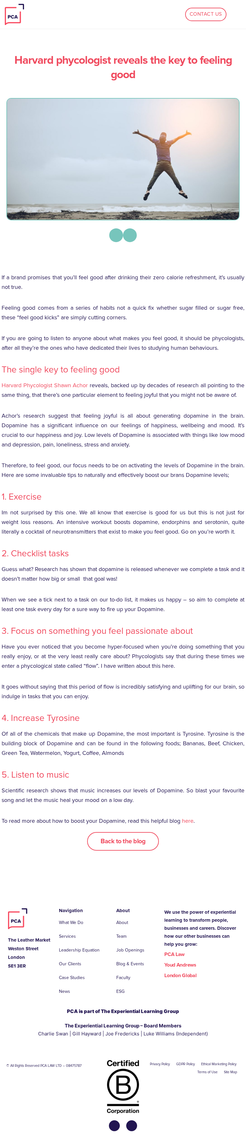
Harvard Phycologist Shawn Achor (45, 385)
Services (67, 936)
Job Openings (130, 950)
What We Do (71, 922)
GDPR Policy (185, 1064)
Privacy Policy (160, 1064)
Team (121, 936)
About (122, 922)
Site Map (230, 1072)
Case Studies (72, 977)
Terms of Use (207, 1072)
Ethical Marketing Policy (218, 1064)
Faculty (123, 977)
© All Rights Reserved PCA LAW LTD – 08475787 (44, 1066)
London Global (180, 975)
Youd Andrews (180, 965)
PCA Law (174, 954)
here (187, 820)
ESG (120, 991)
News (64, 991)
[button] (116, 235)
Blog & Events (130, 964)
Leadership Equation (79, 950)
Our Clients (70, 964)
